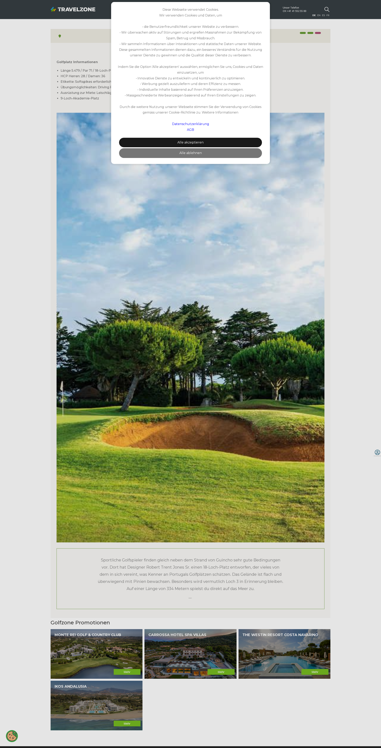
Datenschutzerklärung (190, 124)
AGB (190, 130)
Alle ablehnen (190, 153)
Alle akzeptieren (190, 142)
